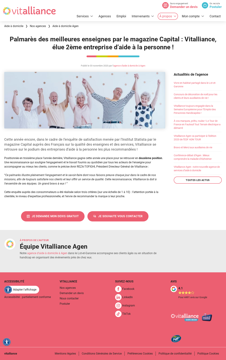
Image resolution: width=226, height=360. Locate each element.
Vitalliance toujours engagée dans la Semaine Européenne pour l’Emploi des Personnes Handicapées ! (195, 109)
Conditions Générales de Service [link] (102, 353)
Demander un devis (184, 7)
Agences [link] (105, 16)
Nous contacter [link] (69, 298)
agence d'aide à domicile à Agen (129, 65)
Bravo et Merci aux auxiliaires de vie (193, 147)
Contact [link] (215, 16)
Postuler (216, 7)
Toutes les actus (198, 180)
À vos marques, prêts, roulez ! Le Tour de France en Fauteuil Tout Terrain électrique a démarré (197, 124)
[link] (53, 216)
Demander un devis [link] (72, 293)
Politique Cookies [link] (208, 353)
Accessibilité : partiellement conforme (27, 297)
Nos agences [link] (68, 287)
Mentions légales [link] (65, 353)
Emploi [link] (121, 16)
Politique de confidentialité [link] (175, 353)
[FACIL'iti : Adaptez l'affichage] (7, 342)
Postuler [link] (65, 303)
